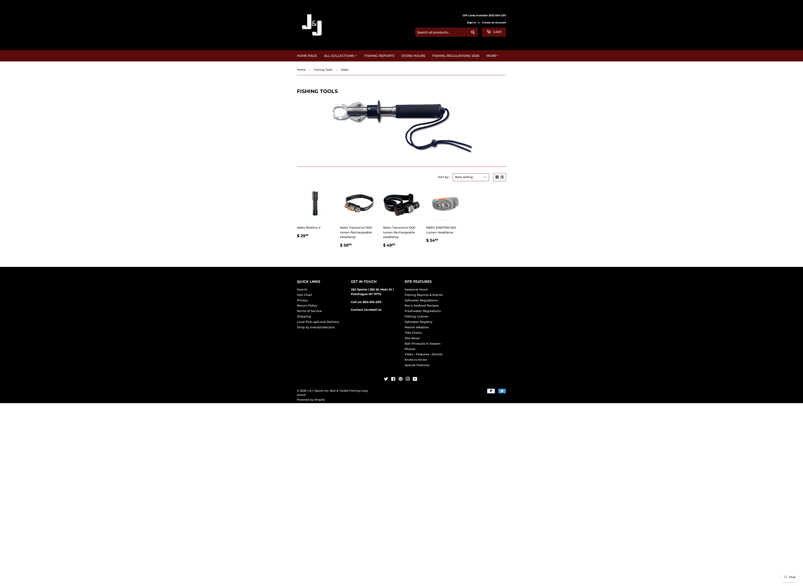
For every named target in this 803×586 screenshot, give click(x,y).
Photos (410, 349)
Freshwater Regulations (423, 311)
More (491, 56)
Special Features (417, 365)
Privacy (302, 300)
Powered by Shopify (311, 399)
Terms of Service (309, 311)
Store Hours (413, 56)
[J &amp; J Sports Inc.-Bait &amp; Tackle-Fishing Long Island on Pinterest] (400, 379)
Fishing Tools (323, 69)
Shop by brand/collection (316, 327)
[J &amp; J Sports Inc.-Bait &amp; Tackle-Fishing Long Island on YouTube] (415, 379)
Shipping (304, 316)
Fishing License (416, 316)
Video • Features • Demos (423, 354)
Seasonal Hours (416, 289)
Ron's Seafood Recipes (422, 305)
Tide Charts (413, 333)
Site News (412, 338)
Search (302, 289)
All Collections (339, 56)
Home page (307, 56)
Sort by (443, 177)
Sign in (471, 22)
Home (301, 69)
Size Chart (304, 295)
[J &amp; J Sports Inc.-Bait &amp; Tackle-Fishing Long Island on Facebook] (393, 379)
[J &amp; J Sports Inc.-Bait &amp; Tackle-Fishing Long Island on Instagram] (408, 379)
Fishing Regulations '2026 (455, 56)
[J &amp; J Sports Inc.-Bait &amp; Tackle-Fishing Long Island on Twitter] (386, 379)
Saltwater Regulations (421, 300)
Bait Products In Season (423, 343)
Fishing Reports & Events (424, 295)
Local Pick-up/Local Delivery (318, 322)
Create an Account (494, 22)
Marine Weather (417, 327)
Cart (497, 32)
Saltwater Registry (418, 322)
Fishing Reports (379, 56)
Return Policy (307, 305)
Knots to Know (416, 360)
